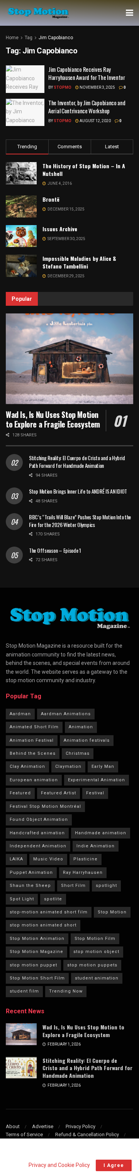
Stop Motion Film (95, 938)
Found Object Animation (39, 819)
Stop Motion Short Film (37, 978)
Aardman (20, 713)
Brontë (50, 199)
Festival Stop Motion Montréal (45, 806)
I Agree (113, 1165)
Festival (95, 793)
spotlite (53, 899)
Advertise (42, 1126)
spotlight (106, 885)
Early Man (103, 766)
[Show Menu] (129, 13)
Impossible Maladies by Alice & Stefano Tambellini (79, 262)
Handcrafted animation (37, 832)
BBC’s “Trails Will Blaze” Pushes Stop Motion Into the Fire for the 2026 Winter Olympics (80, 521)
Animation (81, 726)
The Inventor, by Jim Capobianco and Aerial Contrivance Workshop (86, 106)
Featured (20, 793)
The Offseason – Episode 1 (55, 550)
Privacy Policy (80, 1126)
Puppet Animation (31, 872)
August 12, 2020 (95, 121)
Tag (28, 37)
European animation (34, 779)
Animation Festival (32, 740)
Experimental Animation (96, 779)
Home (12, 37)
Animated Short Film (34, 726)
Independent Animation (38, 846)
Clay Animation (27, 766)
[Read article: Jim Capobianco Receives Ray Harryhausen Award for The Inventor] (25, 79)
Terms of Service (24, 1134)
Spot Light (22, 899)
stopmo (62, 87)
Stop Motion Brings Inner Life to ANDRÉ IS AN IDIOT (78, 491)
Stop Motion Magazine (36, 951)
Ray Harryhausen (83, 872)
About (13, 1126)
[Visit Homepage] (38, 13)
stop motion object (96, 951)
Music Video (48, 859)
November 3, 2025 (97, 87)
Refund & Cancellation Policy (87, 1134)
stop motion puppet (33, 965)
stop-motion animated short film (49, 912)
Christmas (78, 753)
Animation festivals (87, 740)
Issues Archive (59, 229)
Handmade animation (100, 832)
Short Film (73, 885)
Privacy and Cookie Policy (59, 1165)
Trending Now (66, 991)
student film (24, 991)
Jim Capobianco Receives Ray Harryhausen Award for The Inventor (86, 73)
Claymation (68, 766)
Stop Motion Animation (37, 938)
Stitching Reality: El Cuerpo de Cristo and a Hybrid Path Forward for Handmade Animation (77, 461)
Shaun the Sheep (30, 885)
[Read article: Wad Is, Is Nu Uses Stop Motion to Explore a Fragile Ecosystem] (69, 358)
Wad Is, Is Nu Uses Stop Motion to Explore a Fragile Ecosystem (53, 419)
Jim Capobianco (56, 37)
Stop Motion (112, 912)
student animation (97, 978)
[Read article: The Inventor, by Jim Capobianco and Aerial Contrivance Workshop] (25, 112)
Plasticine (85, 859)
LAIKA (16, 859)
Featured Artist (58, 793)
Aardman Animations (66, 713)
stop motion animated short (43, 925)
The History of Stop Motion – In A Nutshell (83, 169)
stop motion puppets (92, 965)
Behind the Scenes (33, 753)
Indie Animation (95, 846)
